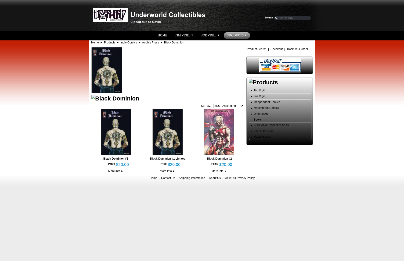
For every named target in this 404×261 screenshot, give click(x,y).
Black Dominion (174, 42)
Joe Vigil (259, 96)
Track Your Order (297, 49)
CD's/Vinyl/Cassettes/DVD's (271, 125)
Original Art (261, 113)
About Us (215, 178)
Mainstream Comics (266, 108)
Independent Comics (267, 102)
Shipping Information (192, 178)
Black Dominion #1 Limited (167, 158)
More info (116, 171)
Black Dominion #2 (219, 158)
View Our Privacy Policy (239, 178)
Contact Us (168, 178)
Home (95, 42)
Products (109, 42)
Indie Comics (128, 42)
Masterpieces (262, 136)
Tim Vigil (259, 90)
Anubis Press (150, 42)
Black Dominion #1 (115, 158)
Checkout (277, 49)
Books (258, 119)
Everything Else (264, 130)
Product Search (257, 49)
